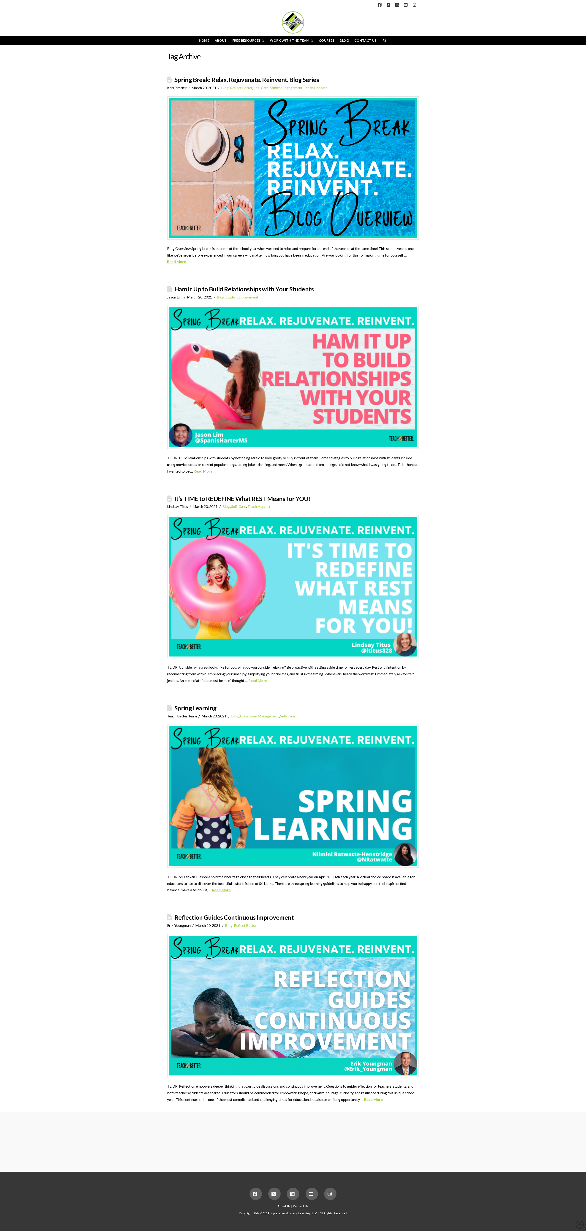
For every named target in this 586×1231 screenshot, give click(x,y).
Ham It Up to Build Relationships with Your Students (244, 289)
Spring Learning (195, 708)
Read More (176, 261)
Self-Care (261, 87)
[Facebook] (380, 5)
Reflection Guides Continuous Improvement (234, 917)
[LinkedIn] (398, 5)
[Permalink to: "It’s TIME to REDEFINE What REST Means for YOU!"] (293, 587)
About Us (284, 1206)
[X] (389, 5)
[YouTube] (406, 5)
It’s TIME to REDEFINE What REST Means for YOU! (242, 498)
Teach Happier (315, 87)
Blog (225, 87)
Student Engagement (286, 87)
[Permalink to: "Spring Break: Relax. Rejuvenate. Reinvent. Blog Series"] (293, 168)
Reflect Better (241, 87)
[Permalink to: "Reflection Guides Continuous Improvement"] (293, 1005)
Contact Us (301, 1206)
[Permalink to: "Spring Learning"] (293, 796)
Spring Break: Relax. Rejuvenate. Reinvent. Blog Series (246, 79)
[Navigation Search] (384, 40)
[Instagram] (415, 5)
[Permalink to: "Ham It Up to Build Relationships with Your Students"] (293, 377)
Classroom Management (259, 716)
